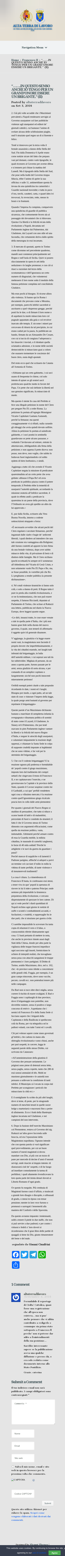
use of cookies (39, 1553)
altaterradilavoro (38, 102)
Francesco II (30, 60)
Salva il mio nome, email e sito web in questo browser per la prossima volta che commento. (30, 1470)
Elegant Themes (39, 1544)
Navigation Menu (32, 47)
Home (15, 60)
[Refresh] (33, 1480)
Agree (55, 1553)
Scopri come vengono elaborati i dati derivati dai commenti (30, 1516)
